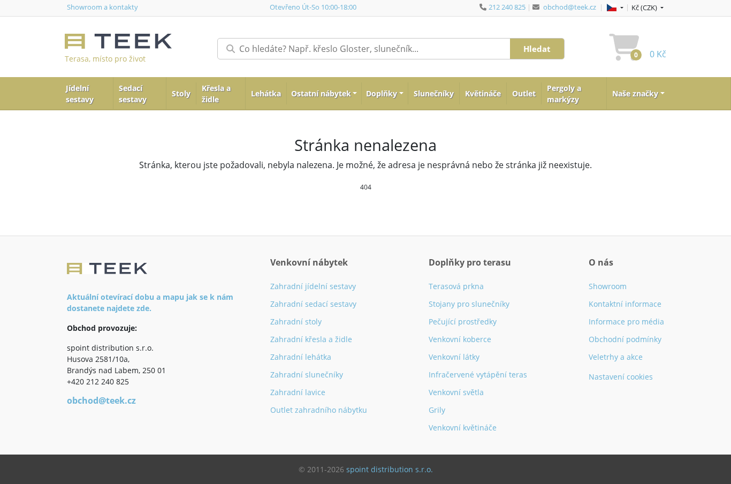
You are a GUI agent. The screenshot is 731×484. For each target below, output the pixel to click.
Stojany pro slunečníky (469, 304)
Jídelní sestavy (80, 93)
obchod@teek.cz (569, 7)
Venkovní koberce (460, 339)
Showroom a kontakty (102, 7)
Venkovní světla (456, 392)
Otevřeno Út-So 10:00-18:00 (313, 7)
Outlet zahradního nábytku (318, 410)
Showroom (608, 286)
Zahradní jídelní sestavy (313, 286)
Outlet (524, 93)
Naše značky (635, 93)
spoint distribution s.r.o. (389, 469)
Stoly (181, 93)
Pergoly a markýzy (564, 93)
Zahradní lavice (297, 392)
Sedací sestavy (133, 93)
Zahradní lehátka (300, 357)
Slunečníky (434, 93)
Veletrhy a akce (616, 357)
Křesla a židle (216, 93)
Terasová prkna (456, 286)
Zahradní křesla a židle (311, 339)
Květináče (483, 93)
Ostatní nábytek (321, 93)
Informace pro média (626, 321)
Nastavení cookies (621, 377)
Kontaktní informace (625, 304)
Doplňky (381, 93)
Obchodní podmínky (625, 339)
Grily (437, 410)
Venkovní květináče (463, 427)
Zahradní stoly (296, 321)
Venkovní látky (454, 357)
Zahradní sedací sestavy (313, 304)
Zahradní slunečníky (306, 374)
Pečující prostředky (463, 321)
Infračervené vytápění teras (478, 374)
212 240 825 (507, 7)
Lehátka (266, 93)
